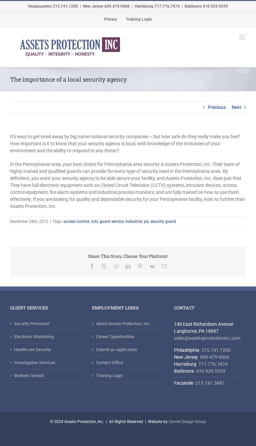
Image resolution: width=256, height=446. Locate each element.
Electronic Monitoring (34, 336)
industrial (133, 221)
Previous (217, 107)
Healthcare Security (32, 349)
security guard (163, 221)
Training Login (109, 375)
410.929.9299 (210, 371)
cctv (94, 221)
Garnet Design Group (187, 421)
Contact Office (109, 362)
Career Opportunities (115, 336)
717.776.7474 (213, 364)
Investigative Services (34, 362)
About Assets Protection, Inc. (123, 323)
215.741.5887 (209, 383)
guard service (112, 221)
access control (76, 221)
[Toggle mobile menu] (242, 37)
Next (236, 107)
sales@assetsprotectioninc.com (207, 338)
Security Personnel (31, 323)
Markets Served (29, 375)
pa (146, 221)
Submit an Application (116, 349)
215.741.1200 (216, 350)
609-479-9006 (214, 357)
